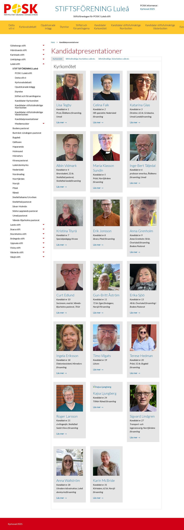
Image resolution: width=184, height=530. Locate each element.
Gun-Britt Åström (106, 295)
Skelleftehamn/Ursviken (24, 197)
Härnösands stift (18, 50)
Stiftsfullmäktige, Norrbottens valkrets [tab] (80, 59)
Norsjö (16, 183)
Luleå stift (15, 63)
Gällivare (17, 142)
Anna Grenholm (141, 231)
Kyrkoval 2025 (147, 8)
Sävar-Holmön (20, 206)
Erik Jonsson (102, 231)
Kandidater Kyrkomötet (100, 27)
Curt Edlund (65, 295)
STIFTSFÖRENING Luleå (92, 8)
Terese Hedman (141, 356)
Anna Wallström (68, 480)
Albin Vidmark (66, 165)
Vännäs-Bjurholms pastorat (26, 220)
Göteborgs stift (18, 45)
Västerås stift (16, 252)
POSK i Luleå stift (23, 73)
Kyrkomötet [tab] (57, 59)
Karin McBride (104, 480)
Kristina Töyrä (66, 231)
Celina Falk (101, 105)
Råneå (16, 192)
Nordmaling (18, 174)
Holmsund (18, 151)
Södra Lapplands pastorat (25, 211)
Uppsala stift (16, 243)
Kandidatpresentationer (26, 119)
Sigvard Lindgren (142, 416)
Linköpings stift (18, 59)
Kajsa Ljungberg (104, 393)
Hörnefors (18, 155)
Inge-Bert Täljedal (143, 165)
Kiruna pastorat (20, 160)
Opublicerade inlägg (48, 27)
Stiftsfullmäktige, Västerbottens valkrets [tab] (113, 59)
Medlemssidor (22, 123)
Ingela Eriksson (67, 356)
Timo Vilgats (102, 356)
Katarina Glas (140, 105)
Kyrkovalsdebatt (27, 26)
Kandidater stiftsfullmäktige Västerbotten (160, 27)
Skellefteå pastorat (22, 201)
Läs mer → (61, 122)
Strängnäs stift (17, 238)
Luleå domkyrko (20, 165)
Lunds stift (15, 224)
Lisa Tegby (63, 105)
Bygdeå (16, 137)
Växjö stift (15, 256)
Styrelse (64, 26)
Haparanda (18, 146)
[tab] (27, 45)
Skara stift (15, 229)
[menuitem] (11, 27)
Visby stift (15, 247)
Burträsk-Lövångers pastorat (27, 132)
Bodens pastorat (21, 128)
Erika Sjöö (137, 295)
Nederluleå (18, 169)
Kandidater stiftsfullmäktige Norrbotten (126, 27)
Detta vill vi (11, 27)
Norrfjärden (18, 178)
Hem (53, 42)
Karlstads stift (17, 54)
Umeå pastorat (20, 215)
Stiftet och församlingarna (81, 27)
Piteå (15, 188)
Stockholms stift (18, 233)
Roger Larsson (67, 416)
